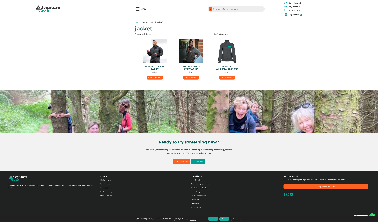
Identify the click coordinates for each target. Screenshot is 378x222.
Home (137, 22)
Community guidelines (201, 184)
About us (195, 200)
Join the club (105, 184)
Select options (154, 78)
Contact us (195, 204)
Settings (236, 219)
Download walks (106, 188)
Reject (224, 219)
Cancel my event (198, 192)
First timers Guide (199, 188)
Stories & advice (106, 196)
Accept (213, 219)
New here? (195, 180)
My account (196, 208)
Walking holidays (106, 192)
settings (193, 220)
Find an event (105, 180)
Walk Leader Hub (199, 196)
